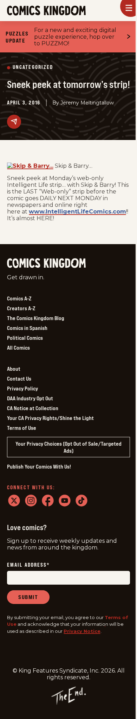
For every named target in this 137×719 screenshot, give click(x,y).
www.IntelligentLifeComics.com (77, 211)
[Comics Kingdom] (46, 263)
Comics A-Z (19, 298)
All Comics (18, 347)
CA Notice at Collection (32, 408)
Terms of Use (21, 427)
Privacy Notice (82, 631)
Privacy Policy (22, 388)
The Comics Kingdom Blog (35, 318)
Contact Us (19, 378)
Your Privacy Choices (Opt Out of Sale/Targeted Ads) (68, 447)
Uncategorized (33, 67)
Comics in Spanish (27, 327)
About (13, 368)
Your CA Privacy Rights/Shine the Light (50, 417)
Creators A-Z (21, 308)
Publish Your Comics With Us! (39, 466)
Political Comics (25, 337)
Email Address (28, 565)
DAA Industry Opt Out (30, 398)
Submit (28, 596)
